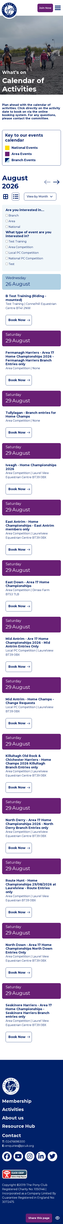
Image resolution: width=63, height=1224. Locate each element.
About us (13, 1118)
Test (12, 264)
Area (12, 221)
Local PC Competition (24, 252)
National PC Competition (26, 258)
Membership (16, 1101)
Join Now (45, 8)
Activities (13, 1109)
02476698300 (13, 1141)
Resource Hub (18, 1126)
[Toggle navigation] (57, 8)
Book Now (17, 320)
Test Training (18, 241)
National (14, 227)
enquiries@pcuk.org (18, 1145)
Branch (14, 215)
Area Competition (21, 247)
